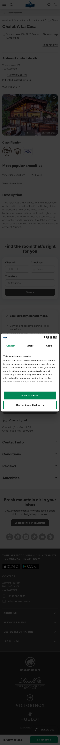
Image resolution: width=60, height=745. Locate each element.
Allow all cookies (30, 395)
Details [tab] (30, 345)
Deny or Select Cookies (28, 405)
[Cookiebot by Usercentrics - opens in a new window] (44, 338)
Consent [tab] (10, 345)
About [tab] (49, 345)
